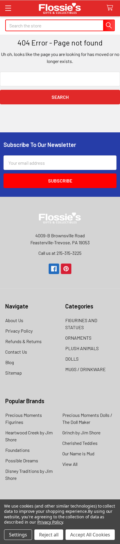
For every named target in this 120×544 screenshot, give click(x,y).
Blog (9, 362)
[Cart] (111, 8)
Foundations (17, 450)
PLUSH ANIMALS (82, 348)
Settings (18, 534)
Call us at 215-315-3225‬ (60, 253)
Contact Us (16, 352)
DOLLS (72, 359)
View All (69, 464)
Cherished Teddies (80, 443)
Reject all (49, 534)
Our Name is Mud (78, 453)
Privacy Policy (19, 331)
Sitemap (13, 372)
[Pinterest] (66, 269)
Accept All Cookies (90, 534)
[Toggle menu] (8, 8)
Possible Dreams (21, 460)
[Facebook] (54, 269)
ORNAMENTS (78, 338)
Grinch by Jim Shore (81, 432)
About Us (14, 320)
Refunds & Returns (23, 341)
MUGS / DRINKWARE (85, 369)
